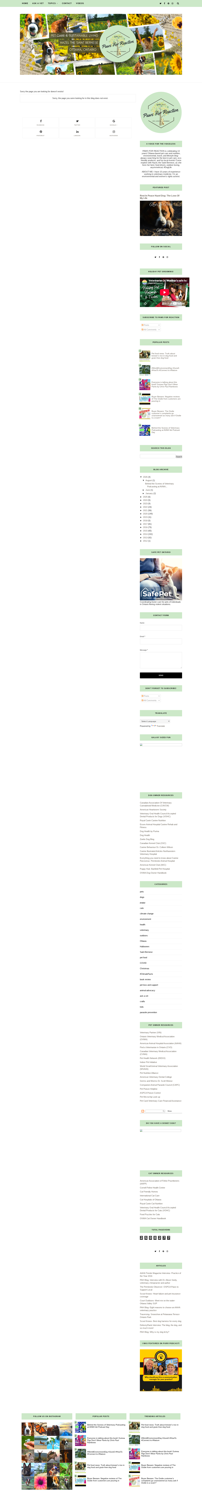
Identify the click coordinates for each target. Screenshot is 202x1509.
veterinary (144, 930)
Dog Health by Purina (149, 831)
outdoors (144, 935)
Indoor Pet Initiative (148, 1062)
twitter (77, 125)
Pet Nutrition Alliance (149, 1073)
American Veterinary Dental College (156, 1077)
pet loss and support (149, 985)
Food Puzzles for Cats (150, 1214)
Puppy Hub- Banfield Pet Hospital (155, 869)
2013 (145, 537)
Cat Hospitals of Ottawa (150, 1199)
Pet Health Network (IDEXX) (152, 1058)
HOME (25, 3)
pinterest (40, 135)
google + (113, 125)
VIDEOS (80, 3)
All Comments (150, 329)
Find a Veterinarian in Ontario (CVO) (156, 1047)
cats (142, 908)
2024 (145, 500)
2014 (145, 534)
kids (142, 1007)
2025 (145, 497)
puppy (142, 902)
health (142, 924)
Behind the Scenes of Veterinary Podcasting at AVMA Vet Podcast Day (166, 430)
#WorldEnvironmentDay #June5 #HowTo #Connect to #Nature (165, 369)
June (148, 490)
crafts (142, 1001)
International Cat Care (149, 1195)
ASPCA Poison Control (150, 1093)
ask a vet (144, 996)
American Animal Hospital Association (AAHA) (160, 1043)
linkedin (77, 135)
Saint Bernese (146, 952)
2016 (145, 527)
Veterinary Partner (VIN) (150, 1032)
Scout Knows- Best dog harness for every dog (160, 1321)
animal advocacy (147, 990)
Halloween (144, 946)
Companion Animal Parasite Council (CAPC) (160, 1085)
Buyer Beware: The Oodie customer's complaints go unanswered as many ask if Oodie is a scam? (166, 414)
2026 (145, 477)
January (149, 493)
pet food (143, 957)
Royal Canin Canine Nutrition (153, 820)
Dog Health (145, 835)
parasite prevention (148, 1012)
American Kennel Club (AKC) (153, 865)
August (149, 480)
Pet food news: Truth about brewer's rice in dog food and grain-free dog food (164, 355)
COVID (143, 963)
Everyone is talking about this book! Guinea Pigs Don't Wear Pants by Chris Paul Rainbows (165, 384)
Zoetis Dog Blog (147, 839)
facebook (40, 125)
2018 (145, 520)
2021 (145, 510)
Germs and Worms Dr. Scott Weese (156, 1081)
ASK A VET (38, 3)
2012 (145, 541)
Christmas (144, 968)
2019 (145, 517)
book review (145, 979)
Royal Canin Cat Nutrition (151, 1203)
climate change (146, 913)
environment (145, 919)
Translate (161, 726)
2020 (145, 514)
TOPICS (52, 3)
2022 (145, 507)
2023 (145, 503)
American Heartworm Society (153, 809)
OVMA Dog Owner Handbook (153, 873)
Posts (146, 325)
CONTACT (67, 3)
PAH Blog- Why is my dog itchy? (154, 1332)
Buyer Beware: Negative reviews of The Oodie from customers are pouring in (166, 398)
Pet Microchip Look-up (150, 1097)
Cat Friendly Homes (149, 1191)
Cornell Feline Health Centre (152, 1187)
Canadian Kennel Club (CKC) (153, 843)
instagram (114, 135)
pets (142, 891)
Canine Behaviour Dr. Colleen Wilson (156, 847)
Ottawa (143, 941)
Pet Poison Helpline (148, 1089)
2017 (145, 524)
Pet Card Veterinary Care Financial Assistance (160, 1101)
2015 (145, 531)
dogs (142, 897)
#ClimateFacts (146, 974)
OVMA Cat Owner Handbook (153, 1218)
